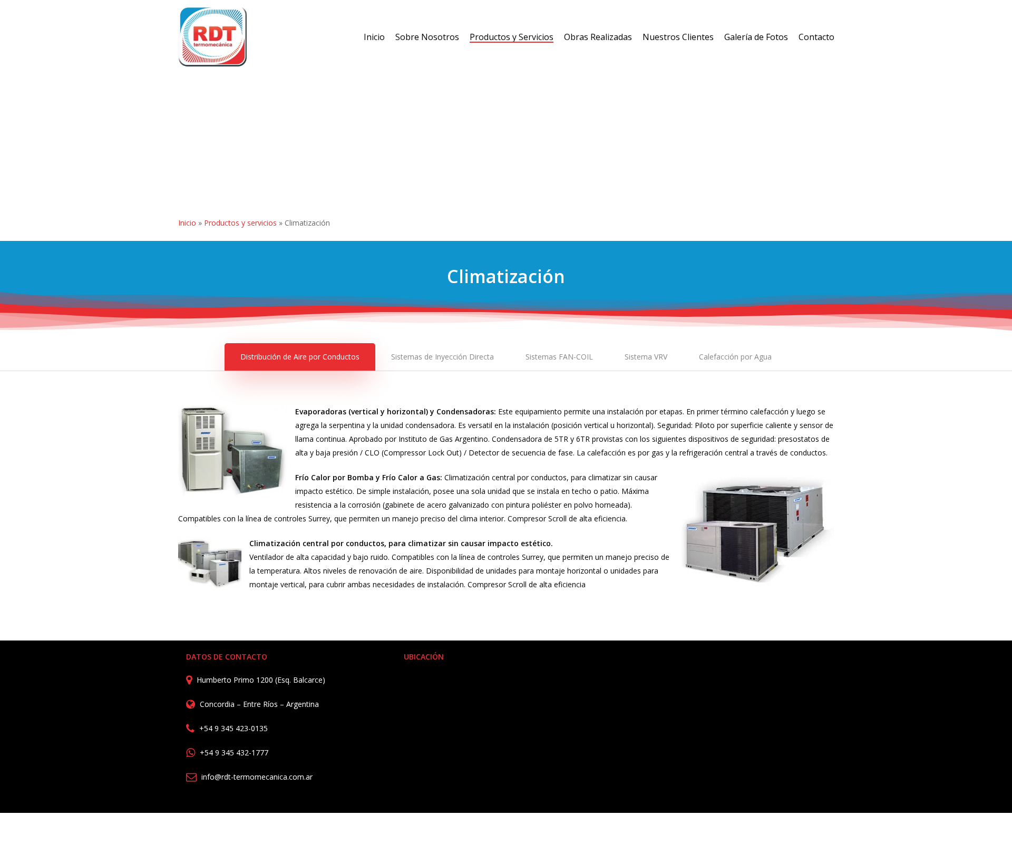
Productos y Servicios (511, 37)
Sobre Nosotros (427, 37)
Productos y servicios (240, 223)
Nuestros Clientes (678, 37)
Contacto (816, 37)
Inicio (374, 37)
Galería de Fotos (756, 37)
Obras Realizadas (598, 37)
